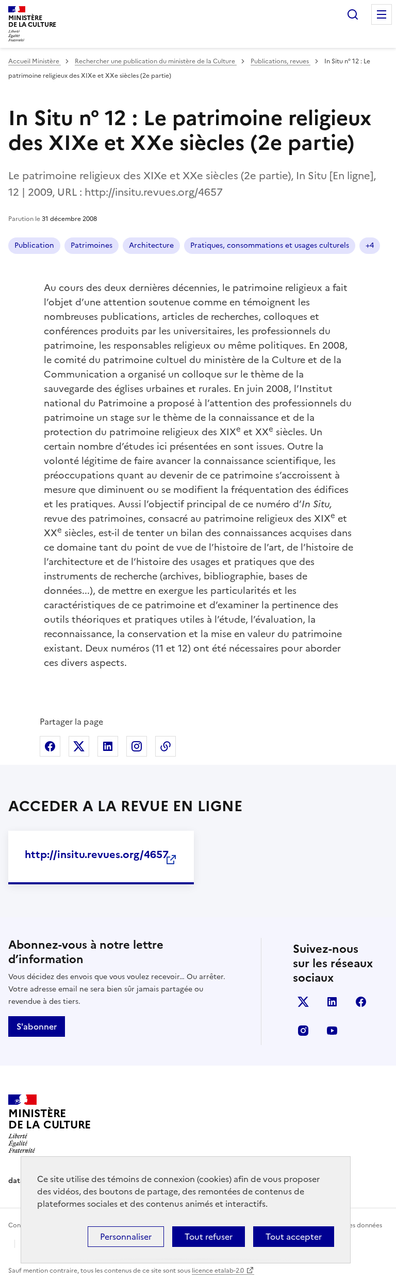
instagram (303, 1030)
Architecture (151, 245)
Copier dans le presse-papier (165, 746)
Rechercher (352, 14)
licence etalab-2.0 (218, 1270)
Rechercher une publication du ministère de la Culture (156, 61)
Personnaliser (126, 1236)
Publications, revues (280, 61)
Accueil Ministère (34, 61)
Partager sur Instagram (136, 746)
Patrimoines (91, 245)
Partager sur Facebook (50, 746)
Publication (34, 245)
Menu (381, 14)
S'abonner (36, 1026)
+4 (370, 245)
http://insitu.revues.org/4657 (97, 854)
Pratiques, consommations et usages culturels (269, 245)
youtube (332, 1030)
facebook (361, 1001)
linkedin (332, 1001)
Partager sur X (79, 746)
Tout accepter (294, 1236)
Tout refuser (209, 1236)
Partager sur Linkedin (107, 746)
